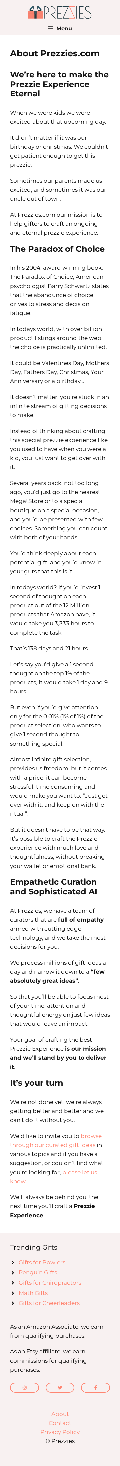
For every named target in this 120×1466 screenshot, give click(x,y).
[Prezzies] (60, 12)
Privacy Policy (60, 1432)
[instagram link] (24, 1388)
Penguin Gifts (38, 1272)
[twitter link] (60, 1388)
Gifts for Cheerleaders (49, 1303)
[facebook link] (95, 1388)
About (60, 1414)
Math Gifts (33, 1293)
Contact (60, 1423)
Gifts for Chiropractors (50, 1282)
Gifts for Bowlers (42, 1262)
